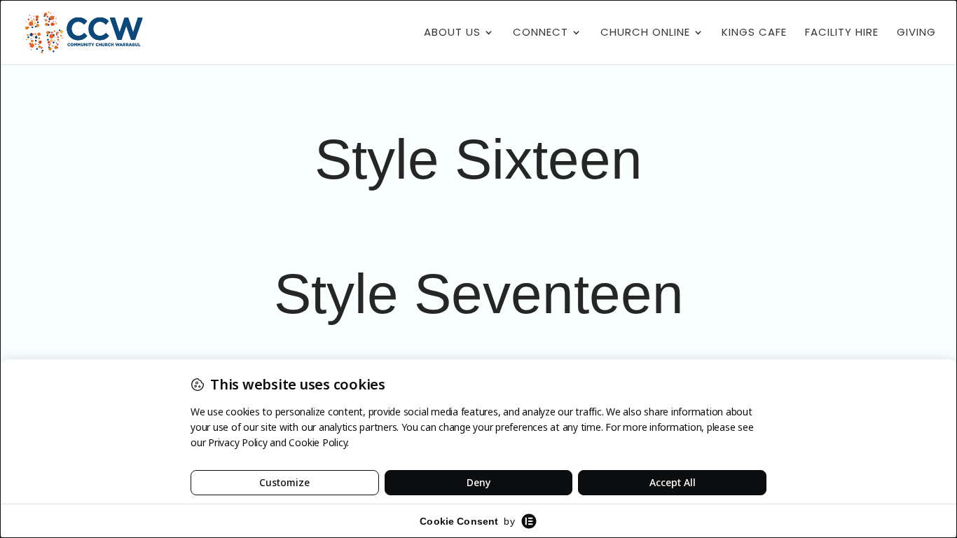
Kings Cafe (754, 33)
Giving (916, 33)
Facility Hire (842, 33)
